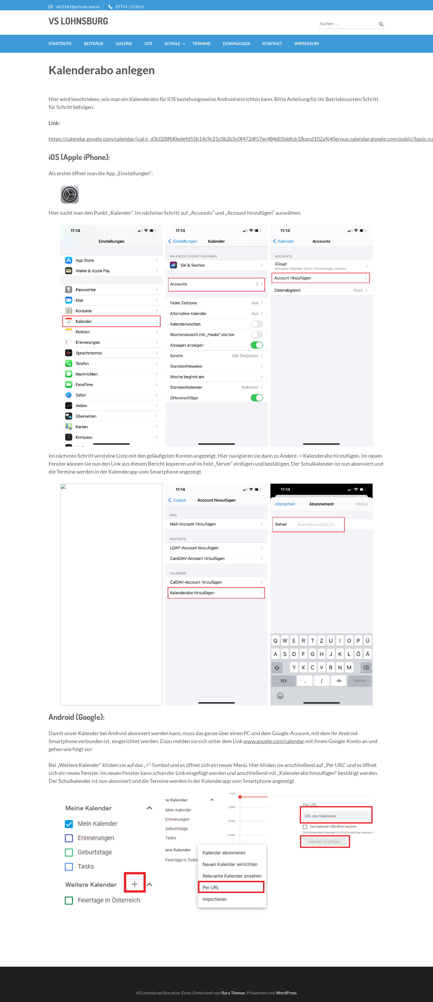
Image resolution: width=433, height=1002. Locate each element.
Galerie (124, 43)
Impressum (307, 43)
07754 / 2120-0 (129, 6)
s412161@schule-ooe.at (78, 6)
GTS (148, 43)
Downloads (236, 43)
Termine (202, 43)
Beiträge (93, 43)
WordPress (286, 992)
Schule (172, 43)
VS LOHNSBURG (78, 21)
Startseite (60, 43)
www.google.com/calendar (273, 741)
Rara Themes (233, 992)
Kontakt (272, 43)
